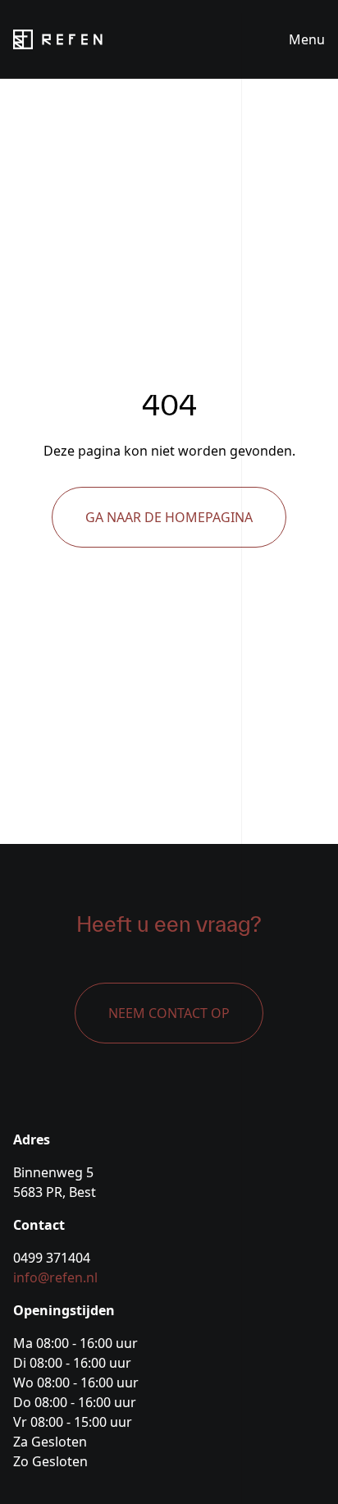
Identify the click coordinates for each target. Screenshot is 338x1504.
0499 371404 (51, 1258)
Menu (307, 39)
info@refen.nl (55, 1277)
